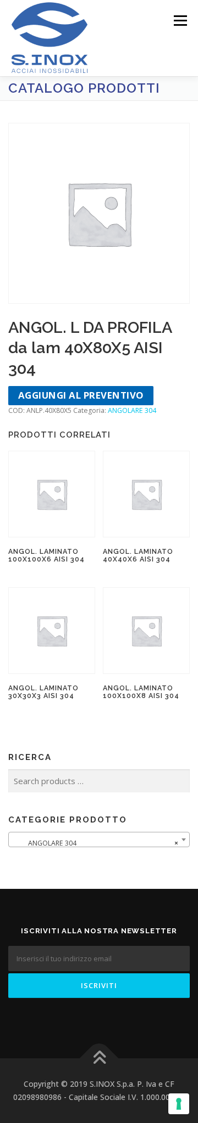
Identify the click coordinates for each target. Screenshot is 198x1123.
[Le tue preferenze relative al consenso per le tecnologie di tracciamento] (178, 1103)
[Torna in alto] (99, 1058)
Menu (179, 20)
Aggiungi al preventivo (81, 395)
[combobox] (99, 839)
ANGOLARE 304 (132, 410)
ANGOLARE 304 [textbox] (95, 843)
